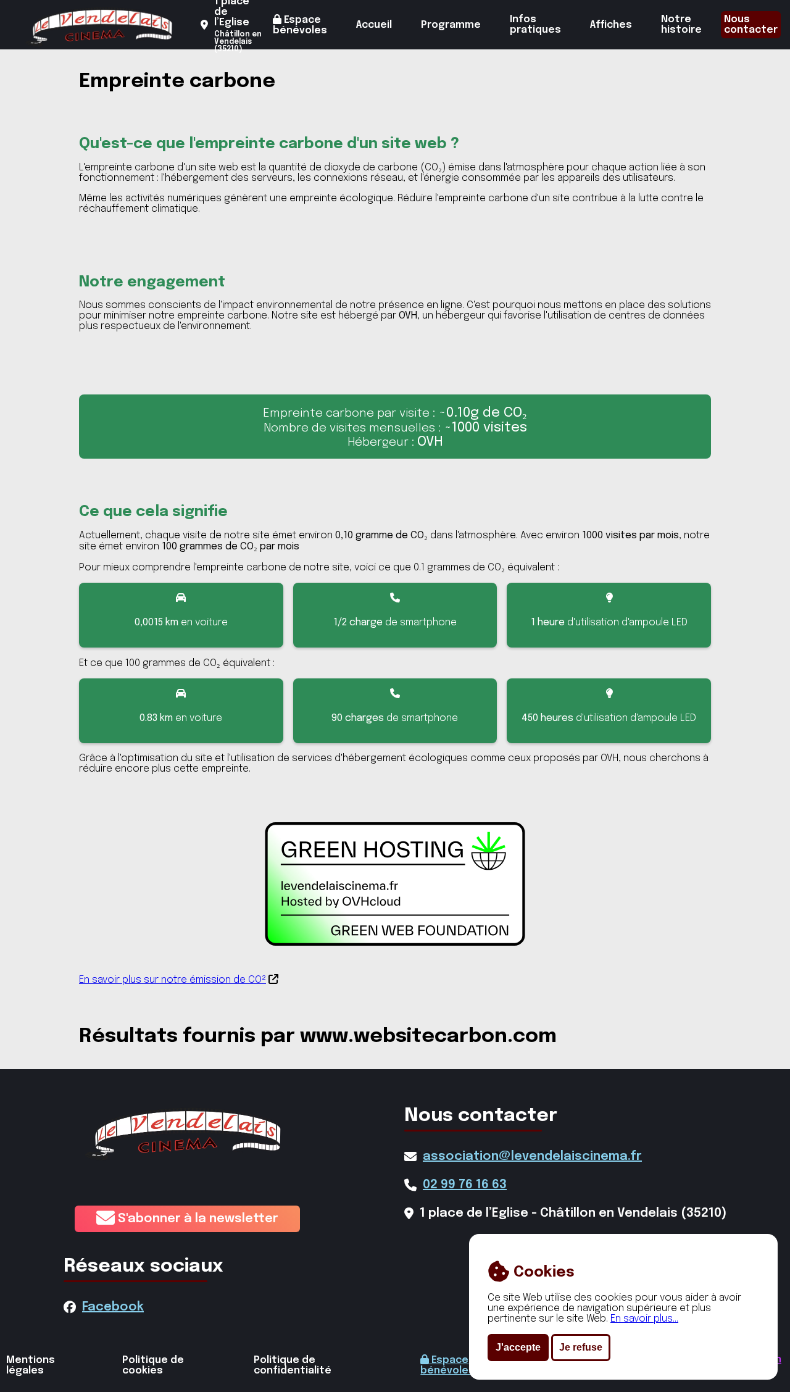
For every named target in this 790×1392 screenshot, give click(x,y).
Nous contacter (751, 24)
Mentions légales (30, 1365)
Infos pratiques (535, 24)
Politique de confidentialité (292, 1365)
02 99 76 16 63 (465, 1184)
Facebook (113, 1307)
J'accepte (518, 1347)
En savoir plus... (644, 1319)
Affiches (611, 25)
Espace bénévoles (300, 25)
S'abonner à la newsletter (196, 1218)
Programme (451, 25)
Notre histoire (681, 24)
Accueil (374, 25)
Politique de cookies (153, 1365)
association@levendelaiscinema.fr (532, 1156)
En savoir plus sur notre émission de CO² (172, 980)
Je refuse (580, 1347)
